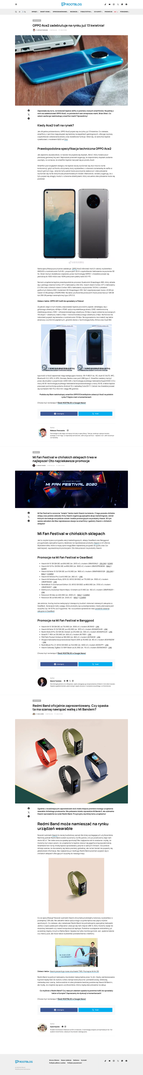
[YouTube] (109, 4)
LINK (81, 576)
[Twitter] (118, 4)
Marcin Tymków (55, 681)
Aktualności (37, 20)
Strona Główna (54, 1060)
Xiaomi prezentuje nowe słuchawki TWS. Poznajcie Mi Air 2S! (74, 971)
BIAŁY (108, 566)
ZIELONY (103, 563)
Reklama (76, 1060)
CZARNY (50, 574)
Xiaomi (96, 543)
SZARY (110, 563)
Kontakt (84, 1060)
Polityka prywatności (74, 1063)
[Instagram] (113, 4)
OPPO (74, 268)
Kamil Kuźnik (54, 1027)
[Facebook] (126, 4)
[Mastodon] (122, 4)
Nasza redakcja (66, 1060)
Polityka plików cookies (57, 1063)
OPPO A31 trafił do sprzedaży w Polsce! (67, 301)
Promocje (36, 452)
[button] (16, 4)
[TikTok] (105, 4)
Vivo (66, 139)
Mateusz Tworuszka (57, 430)
